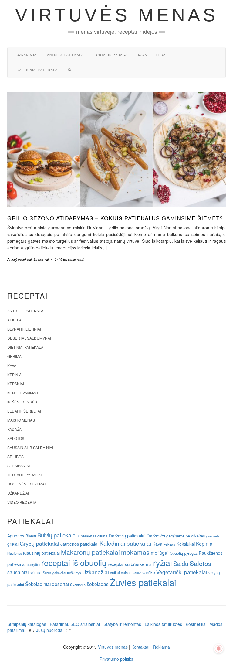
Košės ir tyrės (22, 401)
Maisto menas (21, 420)
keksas (169, 544)
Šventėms (78, 584)
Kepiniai (14, 374)
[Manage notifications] (219, 648)
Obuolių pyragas (184, 553)
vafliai (115, 572)
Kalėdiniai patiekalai (38, 70)
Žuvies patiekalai (143, 582)
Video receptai (22, 502)
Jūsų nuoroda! (50, 630)
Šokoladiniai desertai (47, 584)
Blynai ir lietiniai (24, 328)
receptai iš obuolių (73, 562)
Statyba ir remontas (122, 624)
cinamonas (87, 535)
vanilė (137, 573)
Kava (142, 55)
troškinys (74, 572)
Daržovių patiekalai (127, 535)
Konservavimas (22, 392)
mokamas (135, 552)
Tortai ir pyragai (111, 55)
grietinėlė (212, 536)
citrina (102, 535)
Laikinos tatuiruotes (163, 624)
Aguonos (15, 536)
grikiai (13, 544)
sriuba (36, 572)
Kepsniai (15, 383)
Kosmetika (196, 624)
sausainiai (18, 572)
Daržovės (156, 535)
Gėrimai (14, 356)
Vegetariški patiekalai (181, 572)
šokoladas (98, 584)
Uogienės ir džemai (26, 483)
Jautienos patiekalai (79, 544)
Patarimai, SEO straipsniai (75, 624)
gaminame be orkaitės (185, 536)
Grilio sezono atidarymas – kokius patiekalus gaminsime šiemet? (115, 218)
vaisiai (126, 572)
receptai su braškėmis (130, 564)
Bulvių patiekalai (57, 535)
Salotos (15, 438)
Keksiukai (185, 543)
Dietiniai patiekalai (25, 347)
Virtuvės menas (116, 15)
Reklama (161, 647)
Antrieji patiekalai (66, 55)
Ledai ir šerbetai (24, 410)
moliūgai (159, 552)
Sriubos (15, 456)
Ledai (161, 55)
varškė (148, 572)
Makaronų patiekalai (90, 552)
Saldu (180, 563)
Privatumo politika (116, 659)
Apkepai (14, 319)
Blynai (30, 536)
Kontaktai (140, 647)
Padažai (14, 429)
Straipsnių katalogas (26, 624)
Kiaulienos (14, 553)
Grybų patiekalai (39, 543)
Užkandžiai (27, 55)
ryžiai (162, 562)
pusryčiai (33, 564)
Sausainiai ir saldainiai (30, 447)
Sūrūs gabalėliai (54, 572)
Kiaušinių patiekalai (41, 553)
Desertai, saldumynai (29, 338)
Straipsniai (41, 259)
